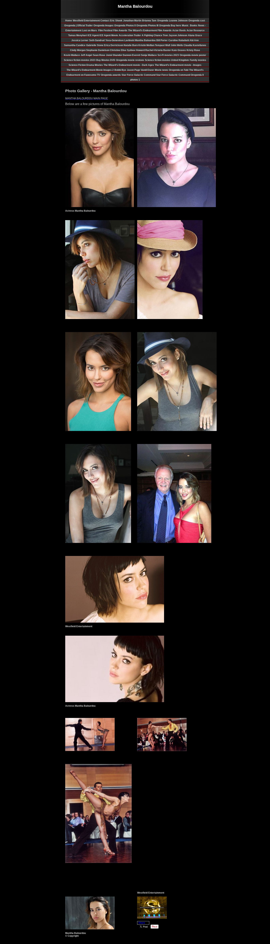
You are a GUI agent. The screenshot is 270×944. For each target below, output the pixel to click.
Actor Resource (196, 30)
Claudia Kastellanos (195, 45)
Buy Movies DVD (105, 60)
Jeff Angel (86, 55)
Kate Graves (179, 50)
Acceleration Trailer (130, 35)
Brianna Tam (149, 20)
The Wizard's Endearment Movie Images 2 (90, 70)
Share (141, 922)
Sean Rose (99, 55)
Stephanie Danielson (98, 50)
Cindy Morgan (78, 50)
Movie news (161, 70)
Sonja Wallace (149, 55)
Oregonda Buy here (170, 25)
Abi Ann (194, 40)
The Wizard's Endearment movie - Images (178, 65)
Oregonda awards (111, 75)
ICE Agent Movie (108, 35)
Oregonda (162, 20)
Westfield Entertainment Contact (91, 20)
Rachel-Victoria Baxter (158, 50)
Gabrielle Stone (95, 45)
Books (193, 25)
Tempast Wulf (163, 45)
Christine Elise (118, 50)
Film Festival (105, 30)
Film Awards (120, 30)
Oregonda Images (103, 25)
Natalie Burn (131, 45)
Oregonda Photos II (125, 25)
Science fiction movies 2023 (79, 60)
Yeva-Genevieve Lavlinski (120, 40)
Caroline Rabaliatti (179, 40)
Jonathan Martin (132, 20)
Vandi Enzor (147, 70)
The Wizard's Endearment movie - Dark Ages (129, 65)
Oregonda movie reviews (130, 60)
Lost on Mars (89, 30)
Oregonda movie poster (193, 55)
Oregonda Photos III (147, 25)
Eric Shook (116, 20)
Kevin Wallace (72, 55)
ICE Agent (93, 35)
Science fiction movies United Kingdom (167, 60)
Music (185, 25)
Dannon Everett (132, 55)
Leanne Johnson (178, 20)
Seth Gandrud (97, 40)
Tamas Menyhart (78, 35)
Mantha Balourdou (145, 40)
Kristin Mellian (146, 45)
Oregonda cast (196, 20)
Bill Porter (162, 40)
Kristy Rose (193, 50)
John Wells (177, 45)
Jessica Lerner (79, 40)
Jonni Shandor (114, 55)
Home (68, 20)
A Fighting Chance (152, 35)
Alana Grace (195, 35)
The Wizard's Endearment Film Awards (150, 30)
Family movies (198, 60)
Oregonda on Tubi (178, 70)
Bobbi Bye (120, 70)
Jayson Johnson (178, 35)
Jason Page (134, 70)
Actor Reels (179, 30)
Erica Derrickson (114, 45)
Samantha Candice (74, 45)
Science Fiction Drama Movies (86, 65)
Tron (165, 35)
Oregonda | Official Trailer (78, 25)
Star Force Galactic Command (139, 75)
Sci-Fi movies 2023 (168, 55)
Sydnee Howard (136, 50)
